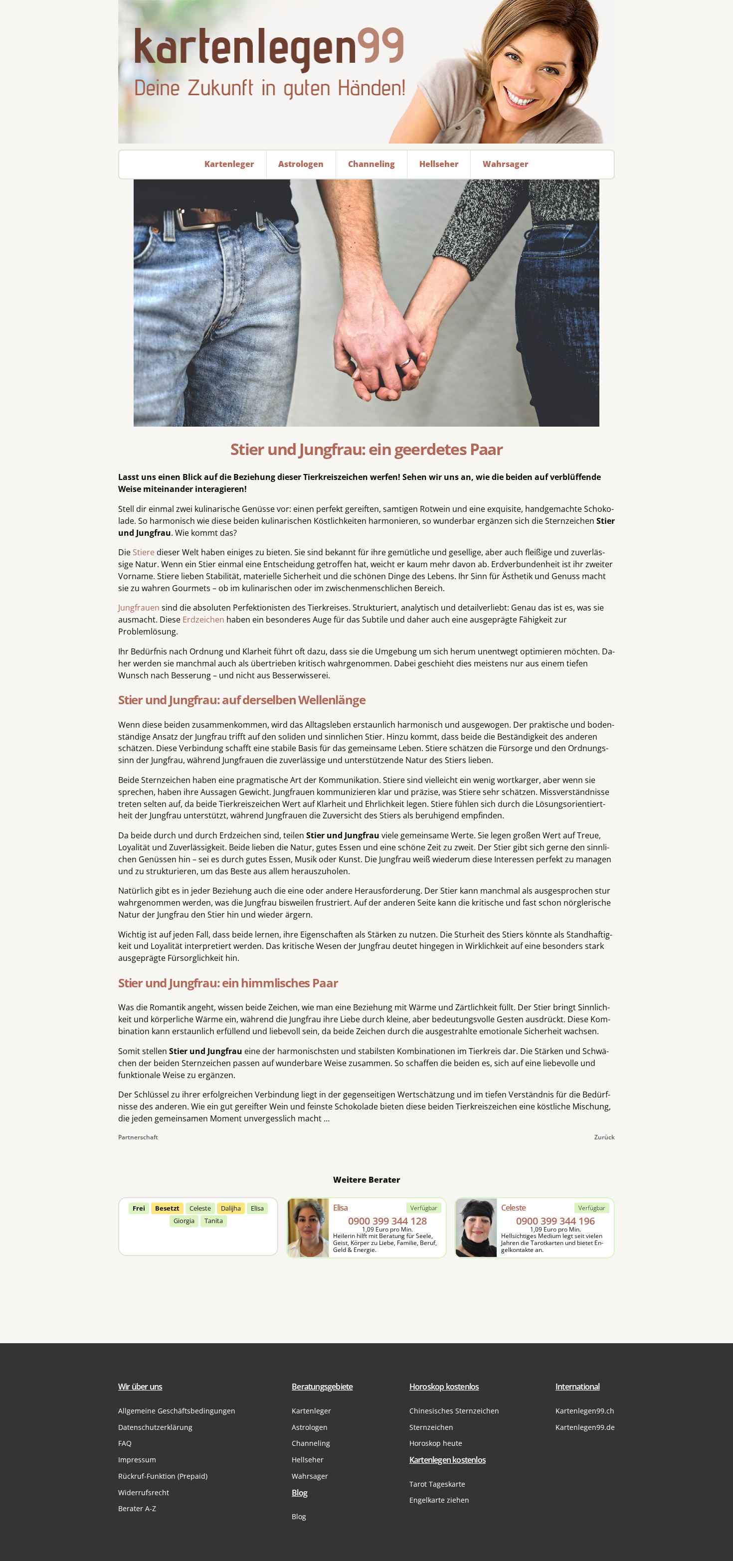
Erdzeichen (203, 619)
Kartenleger (311, 1410)
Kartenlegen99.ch (584, 1410)
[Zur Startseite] (366, 72)
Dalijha (231, 1208)
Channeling (311, 1443)
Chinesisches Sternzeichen (454, 1410)
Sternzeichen (431, 1427)
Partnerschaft (138, 1137)
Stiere (144, 552)
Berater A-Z (137, 1508)
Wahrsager (310, 1476)
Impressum (137, 1459)
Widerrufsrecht (143, 1492)
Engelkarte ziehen (439, 1500)
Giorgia (184, 1220)
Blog (299, 1516)
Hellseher (308, 1459)
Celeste (200, 1208)
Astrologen (310, 1427)
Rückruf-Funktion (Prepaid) (162, 1476)
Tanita (213, 1220)
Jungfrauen (139, 607)
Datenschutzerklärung (155, 1427)
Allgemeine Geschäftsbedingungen (176, 1410)
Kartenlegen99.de (585, 1427)
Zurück (604, 1137)
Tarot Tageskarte (437, 1484)
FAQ (125, 1443)
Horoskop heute (435, 1443)
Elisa (257, 1208)
